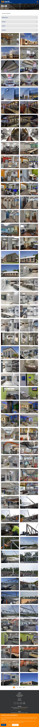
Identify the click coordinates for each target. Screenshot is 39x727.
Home (19, 692)
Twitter (21, 703)
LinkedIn (18, 703)
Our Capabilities (19, 695)
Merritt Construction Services (6, 2)
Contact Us (19, 696)
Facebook (15, 703)
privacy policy (3, 719)
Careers (19, 698)
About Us (19, 694)
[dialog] (19, 720)
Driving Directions (23, 708)
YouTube (24, 703)
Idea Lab (2, 7)
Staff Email (19, 700)
